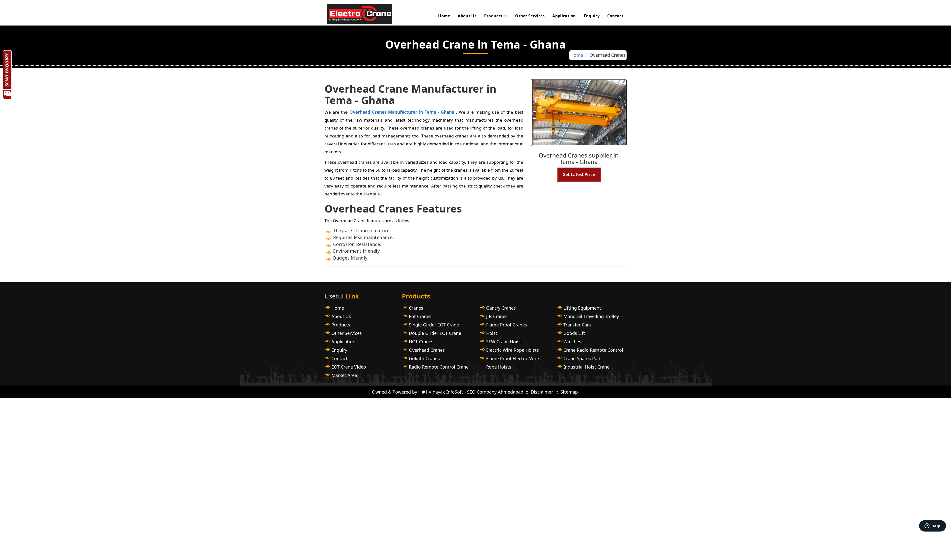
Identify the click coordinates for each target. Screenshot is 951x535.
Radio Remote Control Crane (439, 367)
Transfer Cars (577, 325)
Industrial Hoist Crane (586, 367)
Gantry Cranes (501, 308)
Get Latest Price (578, 174)
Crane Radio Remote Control (593, 350)
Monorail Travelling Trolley (591, 316)
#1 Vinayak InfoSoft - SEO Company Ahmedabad (472, 392)
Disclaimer (542, 392)
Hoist (491, 333)
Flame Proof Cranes (506, 325)
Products (493, 16)
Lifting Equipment (582, 308)
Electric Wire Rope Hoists (512, 350)
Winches (572, 342)
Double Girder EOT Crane (435, 333)
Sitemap (569, 392)
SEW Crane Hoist (503, 342)
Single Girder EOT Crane (434, 325)
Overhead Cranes (427, 350)
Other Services (530, 16)
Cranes (416, 308)
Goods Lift (574, 333)
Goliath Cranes (424, 358)
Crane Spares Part (582, 358)
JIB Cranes (496, 316)
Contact (615, 16)
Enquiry (592, 16)
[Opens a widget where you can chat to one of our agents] (932, 526)
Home (444, 16)
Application (564, 16)
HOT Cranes (421, 342)
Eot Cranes (420, 316)
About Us (467, 16)
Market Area (344, 375)
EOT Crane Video (348, 367)
